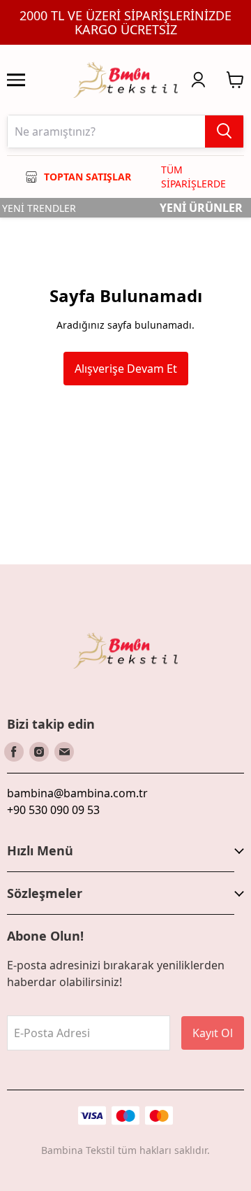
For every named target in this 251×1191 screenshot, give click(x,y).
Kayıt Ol (212, 1033)
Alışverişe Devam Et (126, 368)
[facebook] (14, 752)
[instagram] (39, 752)
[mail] (64, 752)
